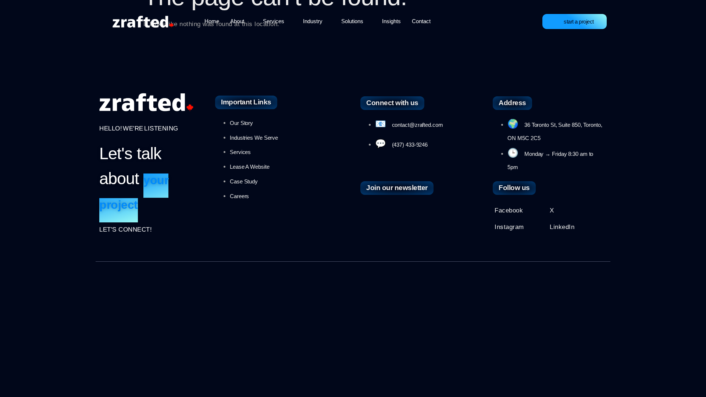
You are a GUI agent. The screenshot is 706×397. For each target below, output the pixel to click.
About (237, 21)
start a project (579, 21)
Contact (421, 21)
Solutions (352, 21)
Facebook (509, 210)
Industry (312, 21)
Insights (391, 21)
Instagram (509, 226)
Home (211, 21)
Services (273, 21)
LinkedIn (562, 226)
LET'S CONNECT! (125, 229)
